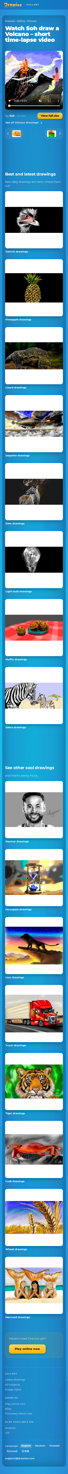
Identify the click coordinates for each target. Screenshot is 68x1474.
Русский (12, 1451)
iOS (7, 1432)
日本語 (25, 1451)
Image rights (13, 1389)
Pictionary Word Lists (18, 1413)
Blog (8, 1408)
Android (10, 1427)
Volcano (31, 21)
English (26, 1445)
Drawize (10, 21)
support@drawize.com (20, 1458)
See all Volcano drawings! (22, 122)
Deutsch (40, 1445)
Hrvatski (54, 1445)
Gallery (21, 21)
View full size (50, 115)
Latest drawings (15, 1379)
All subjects (12, 1384)
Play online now (27, 1349)
